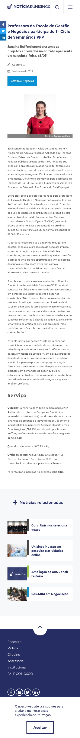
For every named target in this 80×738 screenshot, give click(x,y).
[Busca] (57, 6)
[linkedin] (36, 691)
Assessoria (15, 661)
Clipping (13, 654)
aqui (60, 471)
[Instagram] (19, 691)
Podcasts (14, 641)
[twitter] (27, 691)
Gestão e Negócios (22, 81)
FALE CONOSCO (20, 673)
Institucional (16, 667)
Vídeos (12, 648)
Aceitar (40, 727)
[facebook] (11, 691)
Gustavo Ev (18, 64)
